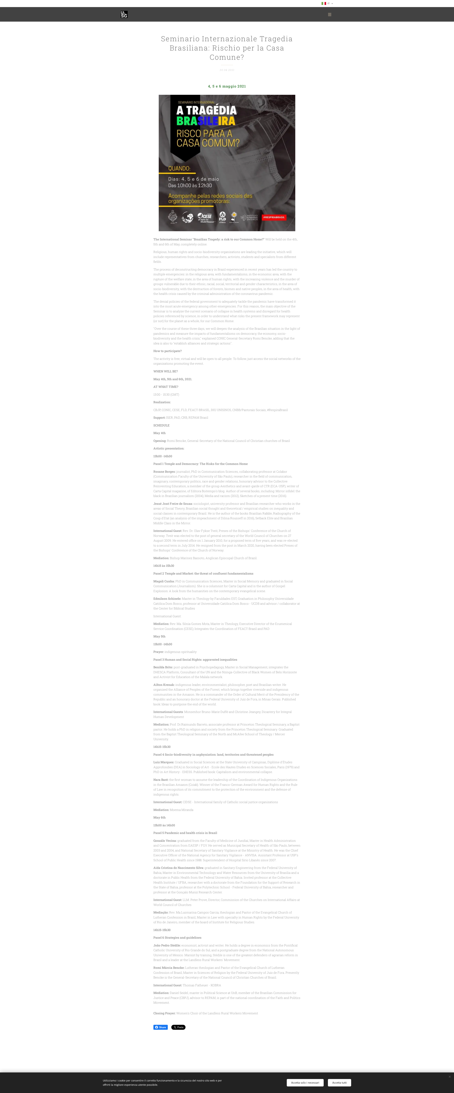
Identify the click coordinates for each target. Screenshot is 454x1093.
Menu (330, 14)
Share (162, 1027)
